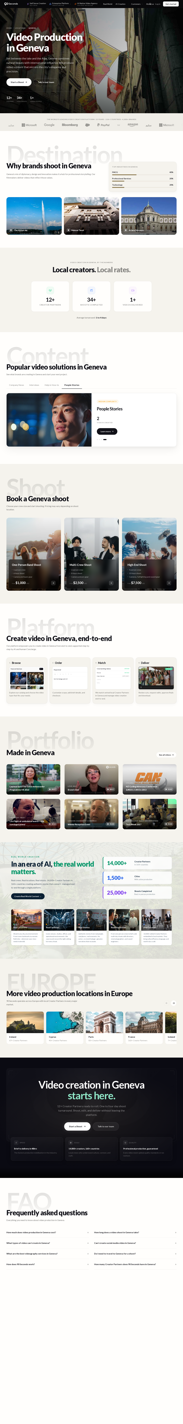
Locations (20, 28)
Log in (157, 4)
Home (9, 28)
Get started (170, 4)
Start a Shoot (17, 82)
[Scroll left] (167, 1003)
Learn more (106, 431)
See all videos (165, 755)
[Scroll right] (174, 1003)
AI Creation (120, 4)
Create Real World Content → (27, 896)
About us (150, 4)
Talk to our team (46, 82)
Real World (107, 4)
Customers (136, 4)
